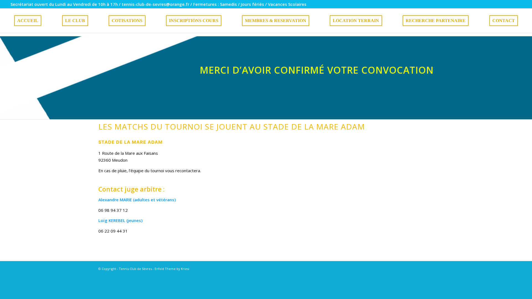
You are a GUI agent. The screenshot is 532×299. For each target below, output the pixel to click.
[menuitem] (28, 21)
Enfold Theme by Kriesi (172, 269)
